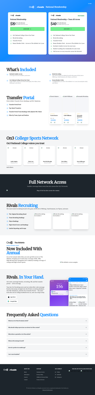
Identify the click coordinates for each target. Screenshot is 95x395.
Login (89, 3)
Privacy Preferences (48, 390)
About (25, 372)
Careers (26, 377)
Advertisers (26, 374)
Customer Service (41, 372)
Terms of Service (40, 379)
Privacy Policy (40, 374)
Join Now (26, 29)
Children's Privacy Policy (42, 377)
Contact (25, 379)
